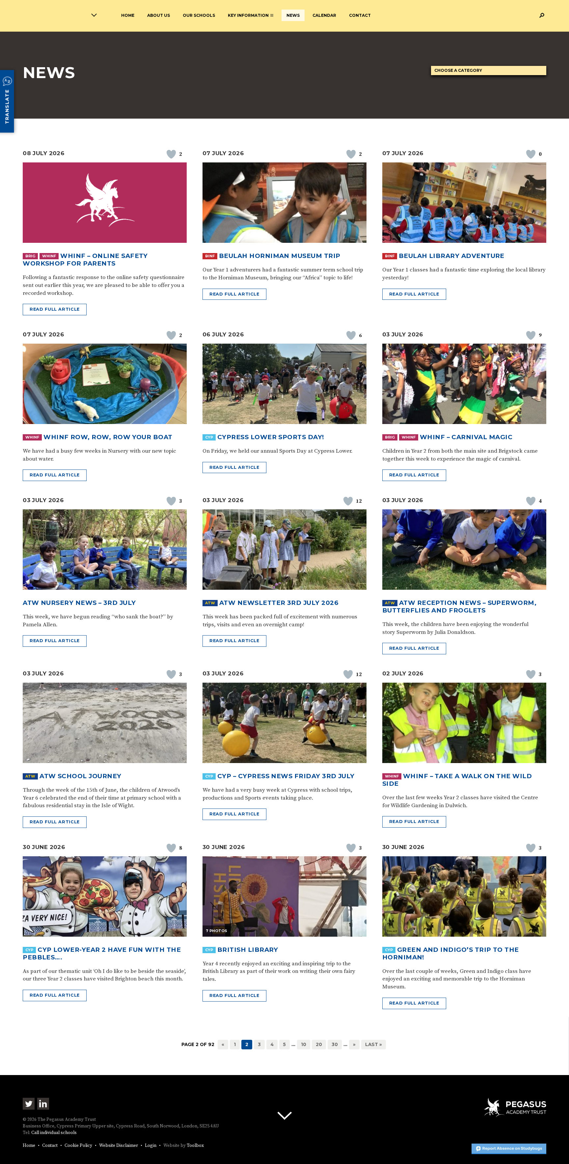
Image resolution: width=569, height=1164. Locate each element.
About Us (158, 15)
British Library (247, 949)
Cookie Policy (78, 1146)
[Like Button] (171, 154)
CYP (209, 437)
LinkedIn (43, 1104)
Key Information (248, 15)
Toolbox (195, 1146)
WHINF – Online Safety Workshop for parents (85, 259)
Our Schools (199, 15)
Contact (360, 15)
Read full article (55, 309)
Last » (373, 1044)
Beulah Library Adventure (451, 256)
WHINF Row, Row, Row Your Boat (108, 437)
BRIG (30, 256)
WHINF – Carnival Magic (466, 437)
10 (303, 1044)
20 (319, 1044)
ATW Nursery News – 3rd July (79, 603)
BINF (210, 256)
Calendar (324, 15)
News (293, 15)
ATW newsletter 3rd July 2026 (278, 603)
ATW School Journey (80, 776)
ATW (210, 603)
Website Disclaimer (118, 1146)
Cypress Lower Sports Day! (270, 437)
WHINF (49, 256)
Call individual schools (54, 1133)
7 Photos (216, 930)
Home (127, 15)
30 (335, 1044)
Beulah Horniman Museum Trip (279, 256)
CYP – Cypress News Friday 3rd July (286, 776)
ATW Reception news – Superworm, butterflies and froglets (459, 606)
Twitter (29, 1104)
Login (150, 1146)
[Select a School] (60, 16)
